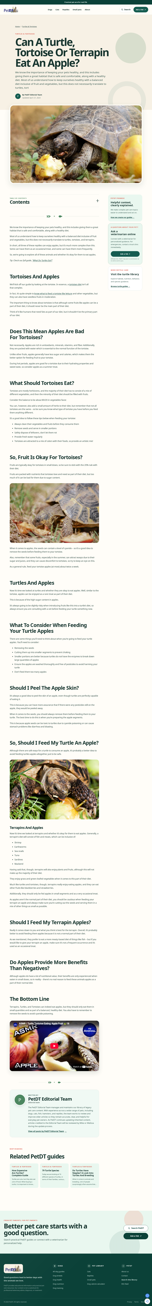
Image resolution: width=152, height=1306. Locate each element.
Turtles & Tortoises (29, 26)
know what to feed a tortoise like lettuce (53, 293)
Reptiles (65, 9)
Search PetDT (137, 1228)
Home (17, 26)
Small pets (77, 9)
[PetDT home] (11, 9)
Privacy (129, 1302)
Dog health (57, 1279)
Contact (124, 1275)
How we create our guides (122, 217)
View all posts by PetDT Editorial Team (47, 1131)
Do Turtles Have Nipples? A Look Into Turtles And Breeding (83, 1173)
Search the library (129, 1279)
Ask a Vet (141, 9)
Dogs (50, 9)
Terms (136, 1302)
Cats (57, 9)
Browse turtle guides (120, 286)
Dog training (58, 1288)
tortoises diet (75, 284)
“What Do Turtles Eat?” (42, 260)
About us (125, 1271)
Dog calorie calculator (96, 1284)
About (87, 9)
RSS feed (124, 1284)
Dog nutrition (58, 1284)
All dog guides (58, 1271)
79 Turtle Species (50, 1170)
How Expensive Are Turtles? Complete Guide (20, 1173)
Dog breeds (57, 1275)
